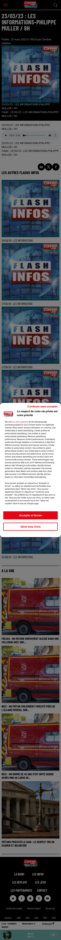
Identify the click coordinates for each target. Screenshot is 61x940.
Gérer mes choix (30, 526)
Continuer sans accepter (42, 406)
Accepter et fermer (30, 515)
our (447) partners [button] (20, 421)
